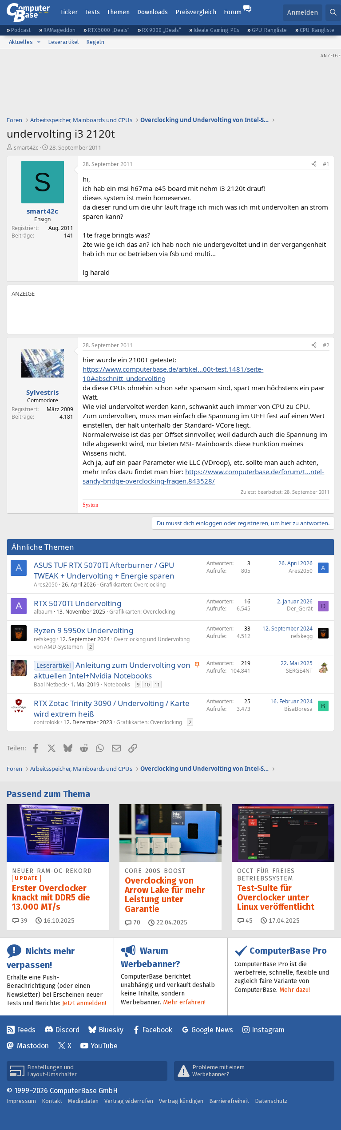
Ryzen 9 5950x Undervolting (83, 630)
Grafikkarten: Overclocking (133, 584)
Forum (233, 12)
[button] (38, 42)
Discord (67, 1030)
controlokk (46, 722)
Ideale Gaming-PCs (216, 30)
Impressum (21, 1101)
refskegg (45, 639)
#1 (326, 164)
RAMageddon (59, 30)
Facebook (157, 1030)
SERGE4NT (299, 670)
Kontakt (52, 1101)
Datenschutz (271, 1101)
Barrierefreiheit (229, 1101)
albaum (43, 611)
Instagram (268, 1030)
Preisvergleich (195, 12)
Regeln (95, 42)
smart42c (26, 147)
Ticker (69, 12)
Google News (212, 1030)
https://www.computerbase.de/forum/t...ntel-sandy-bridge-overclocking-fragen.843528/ (203, 476)
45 (248, 920)
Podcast (21, 30)
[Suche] (333, 12)
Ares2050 (46, 584)
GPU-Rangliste (269, 30)
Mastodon (33, 1046)
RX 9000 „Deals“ (161, 30)
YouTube (104, 1046)
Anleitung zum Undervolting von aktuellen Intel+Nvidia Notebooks (112, 670)
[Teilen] (314, 164)
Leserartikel (63, 42)
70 (135, 922)
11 (157, 684)
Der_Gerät (300, 608)
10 (147, 684)
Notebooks (116, 684)
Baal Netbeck (50, 684)
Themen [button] (118, 12)
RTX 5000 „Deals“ (109, 30)
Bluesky (111, 1030)
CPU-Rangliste (317, 30)
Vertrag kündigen (181, 1101)
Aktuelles (21, 42)
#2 (326, 345)
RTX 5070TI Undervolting (77, 603)
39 (23, 920)
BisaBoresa (298, 709)
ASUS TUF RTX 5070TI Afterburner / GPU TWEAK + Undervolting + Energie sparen (104, 570)
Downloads (152, 12)
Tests (92, 12)
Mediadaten (83, 1101)
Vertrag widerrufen (128, 1101)
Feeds (26, 1030)
